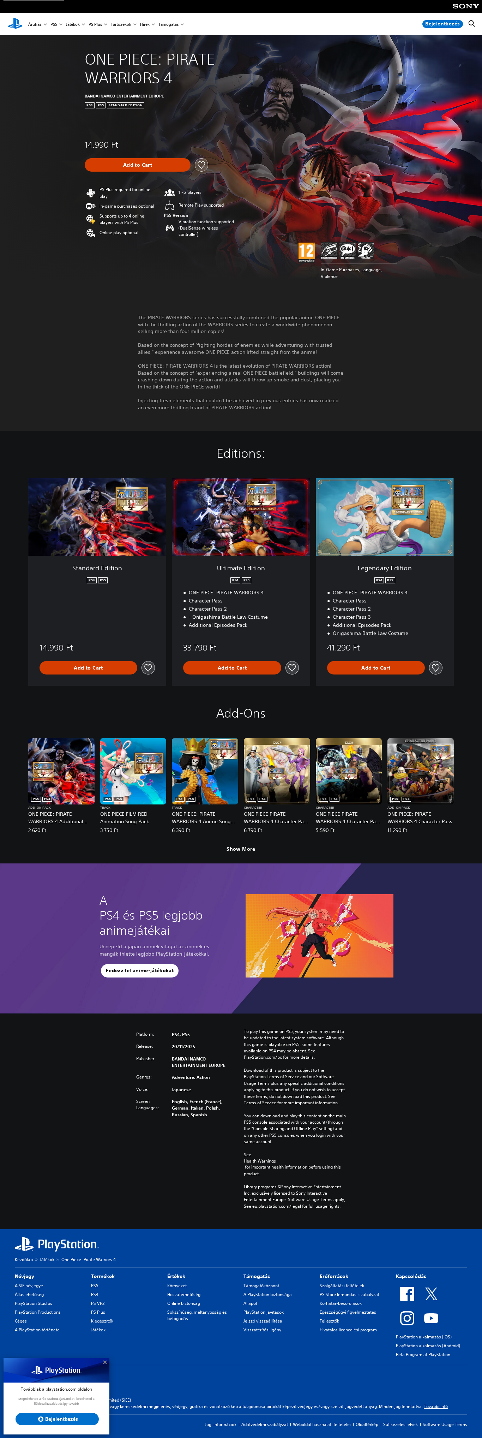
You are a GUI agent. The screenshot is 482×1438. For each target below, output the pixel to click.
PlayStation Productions (38, 1312)
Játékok (73, 24)
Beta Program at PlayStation (423, 1354)
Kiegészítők (102, 1321)
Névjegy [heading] (24, 1276)
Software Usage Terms (445, 1424)
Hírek (145, 24)
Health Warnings (260, 1161)
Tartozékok (121, 24)
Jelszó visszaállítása (262, 1321)
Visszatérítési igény (262, 1330)
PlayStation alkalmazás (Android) (428, 1346)
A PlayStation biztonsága (267, 1294)
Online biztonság (183, 1303)
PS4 (94, 1294)
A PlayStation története (37, 1330)
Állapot (250, 1303)
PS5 (53, 24)
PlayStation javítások (263, 1312)
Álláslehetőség (29, 1294)
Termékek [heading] (103, 1276)
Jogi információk (220, 1424)
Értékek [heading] (176, 1276)
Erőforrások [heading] (334, 1276)
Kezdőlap (24, 1259)
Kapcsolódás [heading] (411, 1276)
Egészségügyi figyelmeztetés (348, 1312)
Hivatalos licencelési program (348, 1330)
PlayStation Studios (33, 1303)
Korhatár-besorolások (341, 1303)
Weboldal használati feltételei (322, 1424)
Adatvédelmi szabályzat (264, 1424)
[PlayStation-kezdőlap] (15, 24)
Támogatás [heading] (256, 1276)
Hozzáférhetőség (183, 1294)
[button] (140, 971)
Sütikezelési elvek (400, 1424)
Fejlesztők (329, 1321)
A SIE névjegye (29, 1286)
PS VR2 (97, 1303)
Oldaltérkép (367, 1424)
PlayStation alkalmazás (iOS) (424, 1337)
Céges (21, 1321)
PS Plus (95, 24)
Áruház (35, 24)
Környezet (177, 1286)
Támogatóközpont (261, 1286)
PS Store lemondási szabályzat (349, 1294)
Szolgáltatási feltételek (342, 1286)
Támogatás (168, 24)
